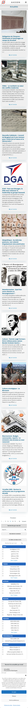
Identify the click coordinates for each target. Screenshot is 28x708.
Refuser (14, 696)
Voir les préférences (14, 700)
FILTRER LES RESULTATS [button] (15, 539)
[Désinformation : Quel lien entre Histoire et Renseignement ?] (14, 274)
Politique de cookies (8, 705)
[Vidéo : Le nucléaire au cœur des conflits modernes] (14, 71)
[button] (26, 675)
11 (5, 521)
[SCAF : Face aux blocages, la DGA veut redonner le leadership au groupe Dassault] (14, 174)
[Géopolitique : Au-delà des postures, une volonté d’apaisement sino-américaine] (14, 225)
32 (19, 521)
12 (8, 521)
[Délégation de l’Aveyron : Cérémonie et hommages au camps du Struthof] (14, 21)
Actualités (7, 669)
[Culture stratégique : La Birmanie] (14, 373)
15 (15, 521)
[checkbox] (14, 549)
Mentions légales (16, 705)
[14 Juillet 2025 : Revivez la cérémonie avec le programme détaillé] (14, 474)
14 (12, 521)
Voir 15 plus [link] (14, 560)
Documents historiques (10, 670)
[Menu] (25, 2)
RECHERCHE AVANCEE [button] (15, 533)
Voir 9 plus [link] (14, 632)
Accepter (14, 692)
